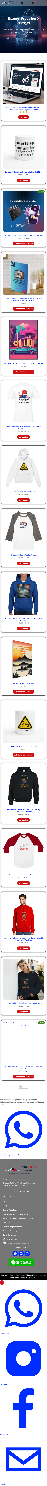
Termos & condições (11, 1231)
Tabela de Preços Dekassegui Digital (18, 1218)
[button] (22, 3)
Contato (6, 1222)
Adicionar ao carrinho (23, 244)
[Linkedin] (21, 1253)
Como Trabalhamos (11, 1210)
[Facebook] (15, 1253)
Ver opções (23, 180)
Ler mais (23, 117)
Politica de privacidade (12, 1227)
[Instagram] (27, 1253)
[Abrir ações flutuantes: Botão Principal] (2, 1282)
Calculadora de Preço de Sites (15, 1214)
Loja (5, 1202)
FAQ (5, 1206)
